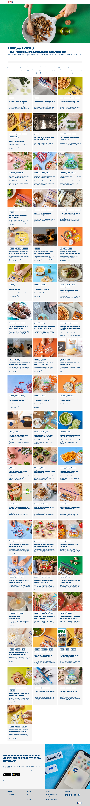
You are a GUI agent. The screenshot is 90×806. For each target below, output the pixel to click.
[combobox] (45, 62)
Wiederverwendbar (39, 2)
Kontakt (28, 794)
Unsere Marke (11, 794)
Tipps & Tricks (30, 2)
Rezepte (23, 2)
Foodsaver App (54, 2)
